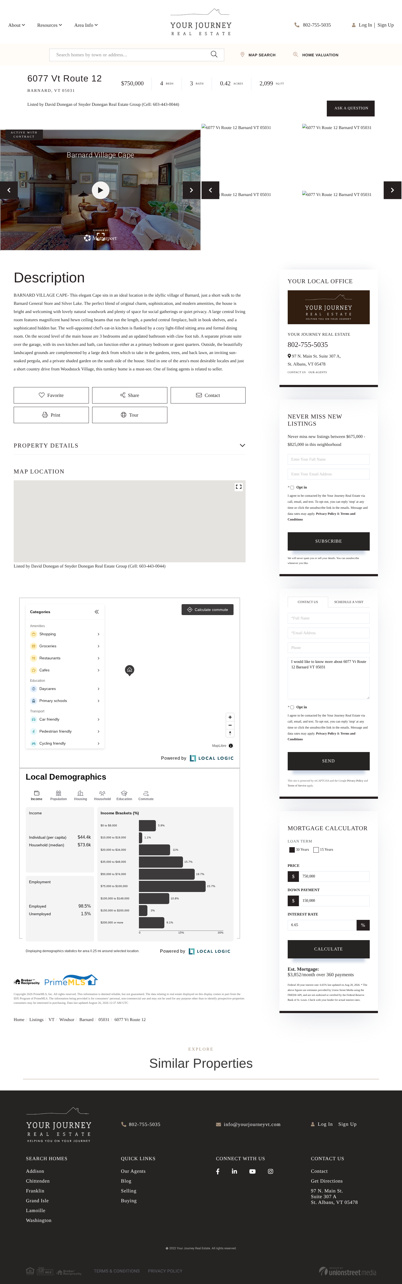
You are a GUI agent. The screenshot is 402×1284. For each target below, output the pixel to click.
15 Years (326, 850)
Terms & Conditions (117, 1271)
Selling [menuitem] (128, 1191)
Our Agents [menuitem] (133, 1171)
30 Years (302, 850)
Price (294, 866)
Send (328, 761)
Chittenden (38, 1181)
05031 (103, 1019)
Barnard (86, 1019)
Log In (365, 25)
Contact (319, 1171)
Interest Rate (303, 914)
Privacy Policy (326, 514)
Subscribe (328, 541)
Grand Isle (37, 1200)
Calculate (328, 949)
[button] (214, 55)
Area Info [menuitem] (83, 25)
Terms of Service (297, 785)
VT (51, 1019)
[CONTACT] (351, 108)
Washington (39, 1220)
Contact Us (297, 372)
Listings (37, 1019)
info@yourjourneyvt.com (252, 1124)
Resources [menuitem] (47, 25)
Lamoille (35, 1210)
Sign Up (385, 25)
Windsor (66, 1019)
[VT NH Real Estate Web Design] (347, 1271)
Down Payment (304, 890)
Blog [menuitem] (126, 1181)
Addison (35, 1171)
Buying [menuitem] (129, 1200)
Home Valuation (320, 55)
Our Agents (317, 372)
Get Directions (327, 1181)
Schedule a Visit (348, 602)
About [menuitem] (14, 25)
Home (19, 1019)
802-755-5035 (316, 25)
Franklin (35, 1191)
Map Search (262, 55)
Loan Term (300, 842)
